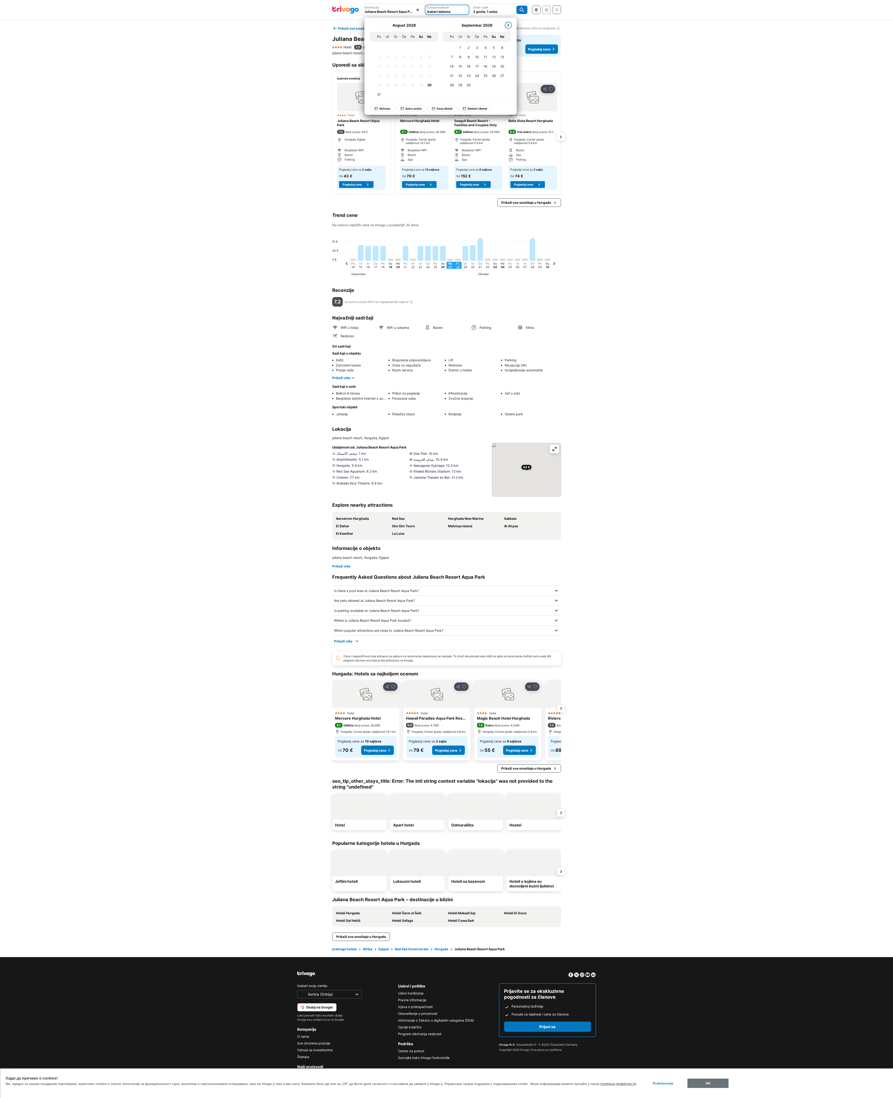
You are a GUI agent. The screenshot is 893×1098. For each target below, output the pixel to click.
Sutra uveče (413, 108)
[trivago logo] (345, 10)
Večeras (384, 108)
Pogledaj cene (539, 49)
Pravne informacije (412, 1000)
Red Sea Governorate (411, 949)
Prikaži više (341, 378)
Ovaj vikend (444, 108)
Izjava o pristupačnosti (415, 1007)
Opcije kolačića (409, 1027)
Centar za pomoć (411, 1051)
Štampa (303, 1057)
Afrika (367, 949)
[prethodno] (346, 264)
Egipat (383, 949)
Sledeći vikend (477, 108)
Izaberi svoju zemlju (312, 986)
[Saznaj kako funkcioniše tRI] (411, 302)
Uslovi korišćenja (411, 993)
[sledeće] (508, 25)
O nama (303, 1036)
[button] (361, 97)
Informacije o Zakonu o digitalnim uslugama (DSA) (436, 1020)
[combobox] (392, 11)
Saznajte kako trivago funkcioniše (424, 1058)
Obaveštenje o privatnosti (417, 1013)
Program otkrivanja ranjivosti (419, 1034)
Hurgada (441, 949)
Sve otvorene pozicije (313, 1043)
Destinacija (371, 7)
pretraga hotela (344, 949)
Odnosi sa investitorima (315, 1050)
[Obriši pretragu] (417, 10)
